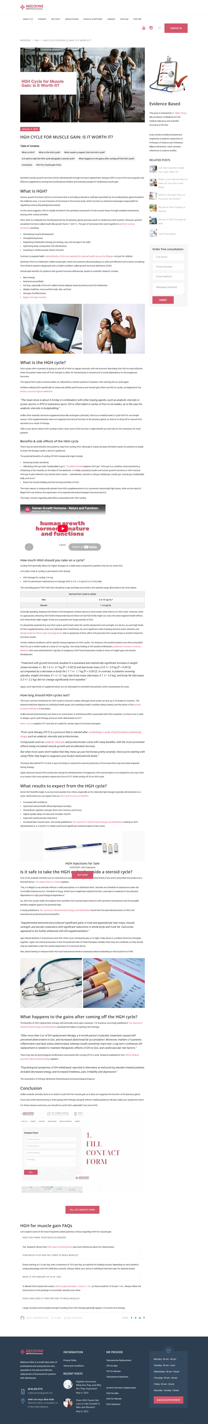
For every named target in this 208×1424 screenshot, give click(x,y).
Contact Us (176, 28)
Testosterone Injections (117, 1377)
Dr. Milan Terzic (179, 113)
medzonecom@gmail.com (40, 1393)
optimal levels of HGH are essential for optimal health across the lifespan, (79, 256)
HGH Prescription (167, 233)
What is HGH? (28, 152)
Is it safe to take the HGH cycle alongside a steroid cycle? (48, 158)
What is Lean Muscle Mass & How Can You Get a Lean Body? (173, 183)
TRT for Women (113, 1371)
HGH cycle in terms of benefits (74, 796)
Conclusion (27, 165)
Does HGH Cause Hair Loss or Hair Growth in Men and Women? (88, 1404)
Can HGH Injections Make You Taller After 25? (171, 169)
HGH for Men (112, 1393)
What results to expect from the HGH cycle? (84, 152)
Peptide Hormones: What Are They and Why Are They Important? (88, 1385)
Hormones (77, 1317)
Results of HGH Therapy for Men (172, 221)
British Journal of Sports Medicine (36, 391)
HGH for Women (114, 1398)
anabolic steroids (54, 742)
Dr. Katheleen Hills (38, 1317)
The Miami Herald (74, 466)
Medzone (25, 40)
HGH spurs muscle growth (59, 1247)
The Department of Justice (47, 882)
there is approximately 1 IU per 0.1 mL (73, 1286)
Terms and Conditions (73, 1366)
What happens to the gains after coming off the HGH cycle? (106, 158)
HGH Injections (113, 1404)
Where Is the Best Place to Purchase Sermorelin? (172, 196)
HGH (36, 40)
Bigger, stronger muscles (34, 297)
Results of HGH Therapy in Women (172, 209)
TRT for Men (112, 1366)
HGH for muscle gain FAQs (48, 165)
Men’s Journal (26, 723)
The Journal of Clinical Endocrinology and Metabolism (97, 822)
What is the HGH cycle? (49, 152)
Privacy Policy (69, 1360)
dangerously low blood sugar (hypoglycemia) (41, 633)
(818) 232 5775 (35, 1389)
